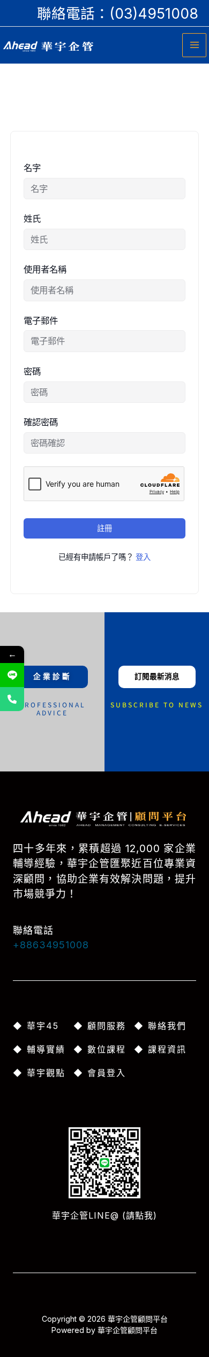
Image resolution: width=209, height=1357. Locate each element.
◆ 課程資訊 (160, 1049)
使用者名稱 (45, 269)
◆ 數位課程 (99, 1049)
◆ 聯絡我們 (160, 1025)
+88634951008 (51, 944)
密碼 (32, 371)
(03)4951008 (153, 13)
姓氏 (32, 218)
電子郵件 (41, 320)
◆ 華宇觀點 (39, 1072)
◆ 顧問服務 (99, 1025)
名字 (32, 167)
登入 (143, 556)
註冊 (104, 528)
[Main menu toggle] (194, 45)
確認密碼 (41, 422)
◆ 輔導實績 (39, 1049)
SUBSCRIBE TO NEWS (156, 704)
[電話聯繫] (12, 699)
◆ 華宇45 (36, 1025)
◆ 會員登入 (99, 1072)
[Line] (12, 675)
